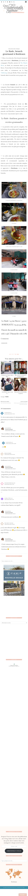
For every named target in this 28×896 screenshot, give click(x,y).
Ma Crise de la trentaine (6, 402)
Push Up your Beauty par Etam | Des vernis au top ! (20, 403)
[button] (26, 1)
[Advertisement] (14, 30)
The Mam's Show (8, 523)
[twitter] (1, 1)
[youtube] (9, 1)
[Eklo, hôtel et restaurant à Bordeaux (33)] (20, 367)
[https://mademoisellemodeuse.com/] (14, 8)
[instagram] (3, 1)
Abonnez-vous (14, 851)
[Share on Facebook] (5, 397)
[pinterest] (7, 1)
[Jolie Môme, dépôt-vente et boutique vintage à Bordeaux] (7, 384)
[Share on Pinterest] (7, 397)
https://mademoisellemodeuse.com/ (16, 887)
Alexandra (8, 428)
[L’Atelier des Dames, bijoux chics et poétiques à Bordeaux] (7, 367)
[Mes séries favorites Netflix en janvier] (20, 384)
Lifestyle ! (18, 48)
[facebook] (5, 1)
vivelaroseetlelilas (9, 482)
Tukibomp (4, 73)
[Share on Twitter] (6, 397)
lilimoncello (8, 412)
